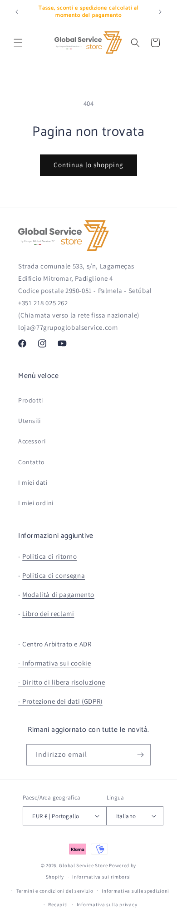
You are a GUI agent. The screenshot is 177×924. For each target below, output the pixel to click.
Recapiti (58, 904)
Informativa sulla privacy (107, 904)
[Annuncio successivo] (160, 12)
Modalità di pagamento (58, 594)
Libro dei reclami (48, 613)
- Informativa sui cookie (54, 663)
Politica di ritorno (49, 556)
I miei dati (33, 482)
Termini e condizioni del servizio (54, 891)
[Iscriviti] (140, 754)
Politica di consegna (53, 575)
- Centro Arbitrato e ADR (54, 644)
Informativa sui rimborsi (101, 877)
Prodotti (30, 400)
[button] (18, 43)
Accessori (31, 441)
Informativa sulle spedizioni (135, 891)
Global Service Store (83, 865)
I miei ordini (36, 503)
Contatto (31, 462)
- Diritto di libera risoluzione (61, 682)
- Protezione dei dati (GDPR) (60, 701)
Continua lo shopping (88, 164)
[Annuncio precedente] (17, 12)
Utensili (29, 421)
